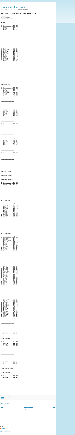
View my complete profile (5, 431)
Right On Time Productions (13, 7)
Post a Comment (5, 403)
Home (28, 407)
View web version (28, 409)
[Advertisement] (28, 3)
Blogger (30, 433)
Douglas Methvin (4, 428)
